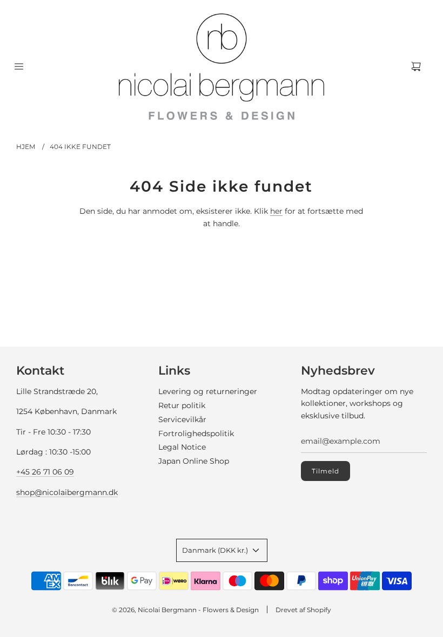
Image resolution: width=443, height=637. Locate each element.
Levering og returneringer (207, 391)
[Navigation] (19, 66)
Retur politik (181, 405)
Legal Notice (182, 447)
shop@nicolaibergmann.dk (67, 492)
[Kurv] (416, 66)
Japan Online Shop (193, 461)
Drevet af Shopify (303, 610)
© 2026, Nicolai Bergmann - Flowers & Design (185, 610)
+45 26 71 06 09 (45, 472)
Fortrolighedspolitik (196, 433)
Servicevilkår (182, 419)
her (276, 211)
